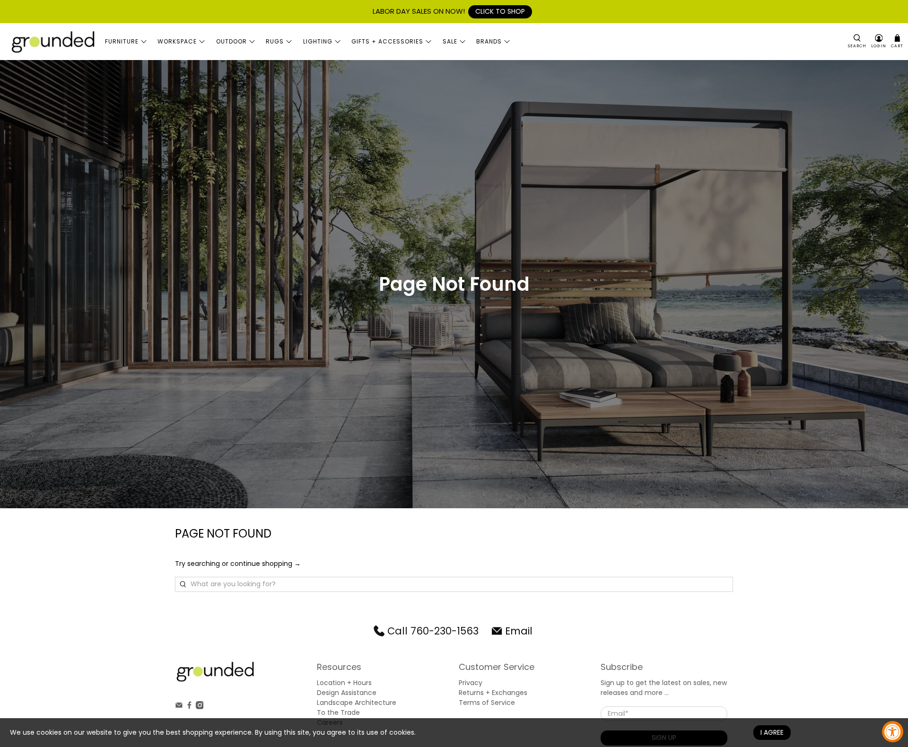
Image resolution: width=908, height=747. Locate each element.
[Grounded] (52, 41)
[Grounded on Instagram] (200, 707)
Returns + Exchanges (493, 692)
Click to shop (500, 11)
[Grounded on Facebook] (189, 707)
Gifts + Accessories (387, 41)
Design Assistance (346, 692)
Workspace (177, 41)
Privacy (470, 682)
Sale (450, 41)
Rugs (275, 41)
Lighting (317, 41)
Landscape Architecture (356, 702)
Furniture (122, 41)
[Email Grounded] (179, 707)
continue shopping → (265, 563)
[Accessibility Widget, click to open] (892, 731)
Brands (489, 41)
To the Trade (338, 712)
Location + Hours (344, 682)
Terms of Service (487, 702)
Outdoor (231, 41)
